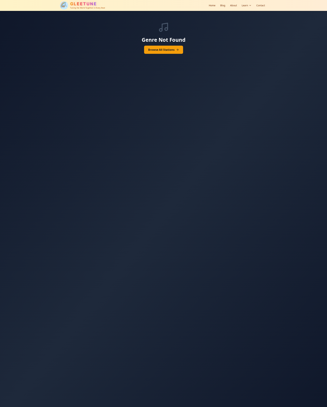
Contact (260, 5)
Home (212, 5)
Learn (245, 5)
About (233, 5)
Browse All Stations (161, 50)
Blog (222, 5)
